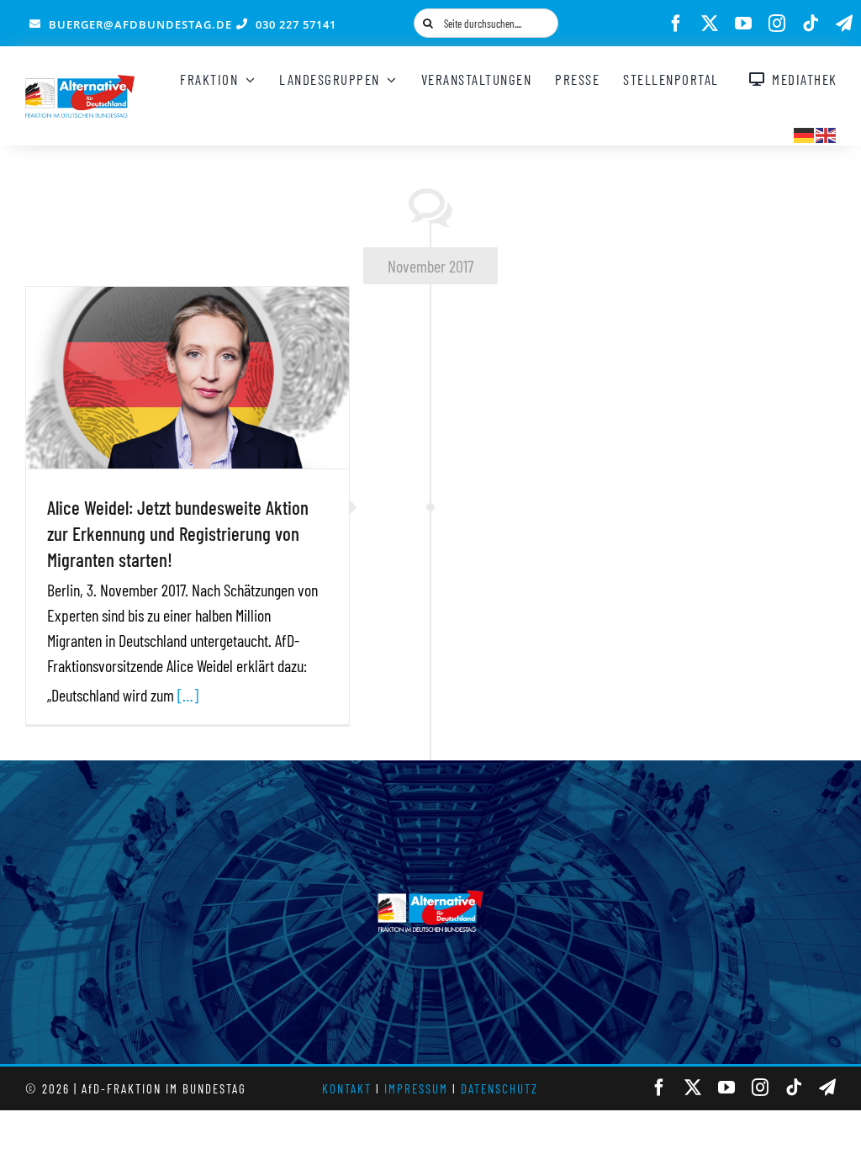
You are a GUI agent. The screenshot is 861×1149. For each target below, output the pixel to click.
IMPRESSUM (416, 1088)
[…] (187, 695)
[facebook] (676, 23)
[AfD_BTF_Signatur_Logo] (80, 83)
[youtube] (743, 23)
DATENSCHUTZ (499, 1088)
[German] (805, 133)
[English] (826, 133)
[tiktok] (810, 23)
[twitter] (709, 23)
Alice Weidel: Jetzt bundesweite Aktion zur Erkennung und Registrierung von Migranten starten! (178, 533)
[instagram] (777, 23)
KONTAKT (347, 1088)
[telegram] (844, 23)
